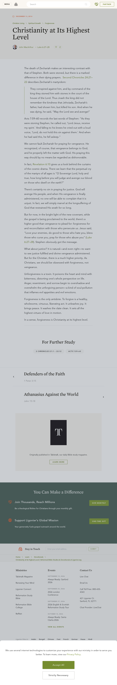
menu (7, 4)
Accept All (58, 665)
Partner (107, 4)
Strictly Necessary (58, 675)
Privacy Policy (74, 654)
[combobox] (54, 4)
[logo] (16, 4)
